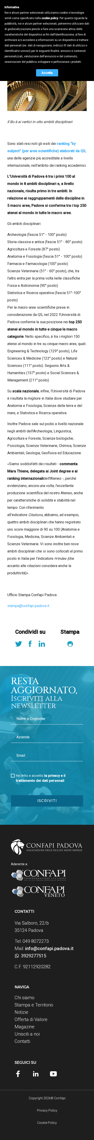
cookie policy (50, 18)
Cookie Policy (47, 1123)
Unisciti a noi (27, 1034)
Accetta (47, 73)
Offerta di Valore (31, 1019)
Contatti (22, 1041)
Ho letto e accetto (40, 778)
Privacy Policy (47, 1110)
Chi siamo (24, 997)
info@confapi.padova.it (49, 948)
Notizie (21, 1012)
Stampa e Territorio (34, 1005)
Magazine (24, 1026)
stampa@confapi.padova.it (28, 606)
